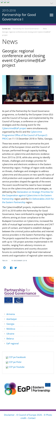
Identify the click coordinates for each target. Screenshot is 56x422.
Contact (31, 418)
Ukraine (10, 333)
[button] (28, 3)
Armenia (10, 314)
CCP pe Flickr (15, 362)
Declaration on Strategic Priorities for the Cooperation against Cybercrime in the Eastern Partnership (27, 195)
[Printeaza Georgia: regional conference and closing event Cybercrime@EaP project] (4, 267)
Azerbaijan (11, 319)
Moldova (10, 328)
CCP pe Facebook (17, 357)
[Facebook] (11, 268)
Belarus (10, 338)
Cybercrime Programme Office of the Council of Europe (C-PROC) (25, 135)
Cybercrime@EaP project (14, 128)
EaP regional (12, 343)
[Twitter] (15, 268)
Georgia (10, 323)
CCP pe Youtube (16, 366)
